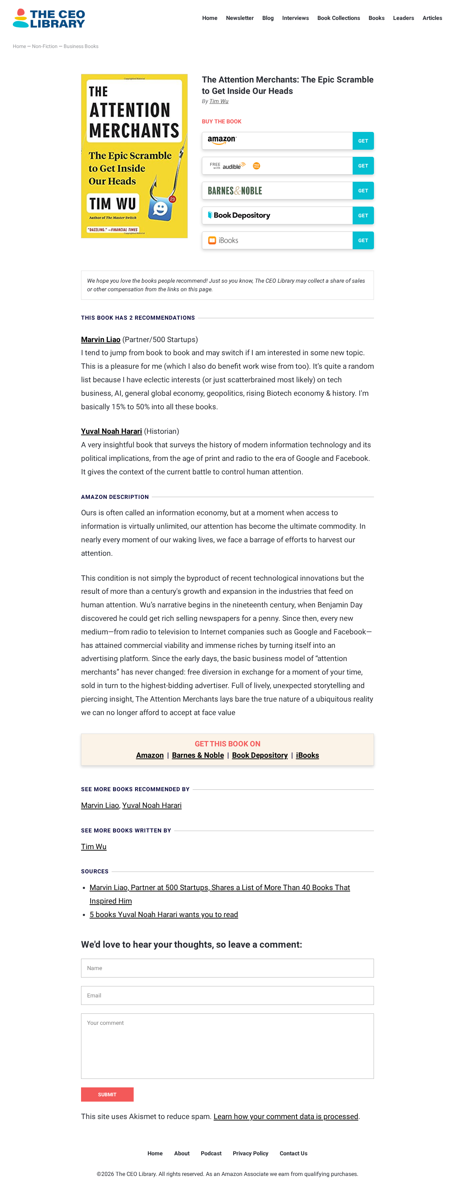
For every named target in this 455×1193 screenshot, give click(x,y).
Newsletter (240, 18)
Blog (268, 18)
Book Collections (338, 18)
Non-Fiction (45, 46)
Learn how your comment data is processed (286, 1116)
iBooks (307, 755)
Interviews (295, 18)
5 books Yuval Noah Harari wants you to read (164, 914)
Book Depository (260, 755)
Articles (432, 18)
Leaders (403, 18)
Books (377, 18)
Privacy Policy (250, 1153)
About (181, 1153)
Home (210, 18)
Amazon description (115, 497)
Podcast (211, 1153)
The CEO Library (49, 18)
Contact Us (293, 1153)
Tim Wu (219, 101)
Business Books (81, 46)
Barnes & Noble (198, 755)
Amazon (150, 755)
